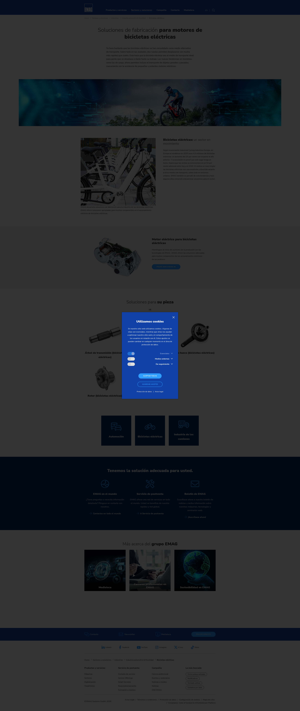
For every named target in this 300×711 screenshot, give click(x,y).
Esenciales (164, 353)
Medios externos (162, 359)
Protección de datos (144, 392)
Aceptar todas (150, 376)
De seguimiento (162, 364)
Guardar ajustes (150, 384)
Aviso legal (159, 392)
